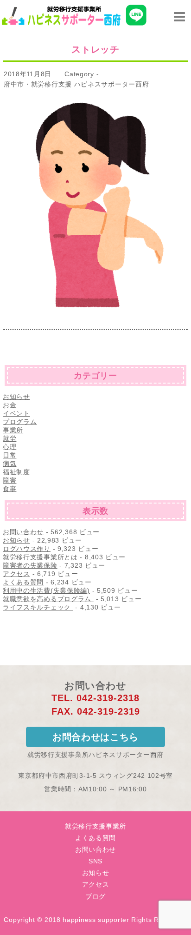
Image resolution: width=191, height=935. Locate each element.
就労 (9, 438)
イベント (16, 413)
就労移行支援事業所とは (40, 557)
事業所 (13, 430)
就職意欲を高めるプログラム (48, 599)
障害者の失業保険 (30, 565)
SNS (95, 861)
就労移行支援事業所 (95, 826)
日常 (9, 455)
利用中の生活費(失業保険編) (46, 590)
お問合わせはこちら (95, 737)
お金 (9, 405)
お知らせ (16, 396)
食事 (9, 488)
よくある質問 (23, 582)
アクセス (16, 573)
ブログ (95, 896)
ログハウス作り (27, 548)
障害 (9, 480)
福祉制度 (16, 472)
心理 (9, 447)
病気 (9, 463)
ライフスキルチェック (38, 607)
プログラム (20, 421)
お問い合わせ (23, 532)
